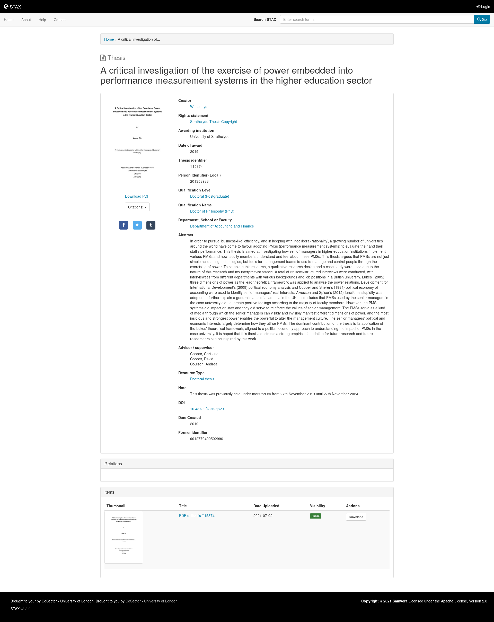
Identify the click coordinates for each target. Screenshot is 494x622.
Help (42, 19)
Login (485, 6)
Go (484, 19)
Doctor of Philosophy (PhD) (212, 211)
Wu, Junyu (198, 106)
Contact (60, 19)
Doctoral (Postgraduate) (209, 196)
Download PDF (137, 196)
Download (356, 516)
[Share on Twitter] (137, 225)
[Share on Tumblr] (150, 225)
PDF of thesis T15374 (197, 515)
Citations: (136, 206)
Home (9, 19)
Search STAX (265, 19)
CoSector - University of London (152, 600)
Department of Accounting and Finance (222, 226)
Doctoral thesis (202, 378)
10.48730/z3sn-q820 (207, 408)
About (26, 19)
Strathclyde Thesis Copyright (213, 121)
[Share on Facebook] (123, 225)
